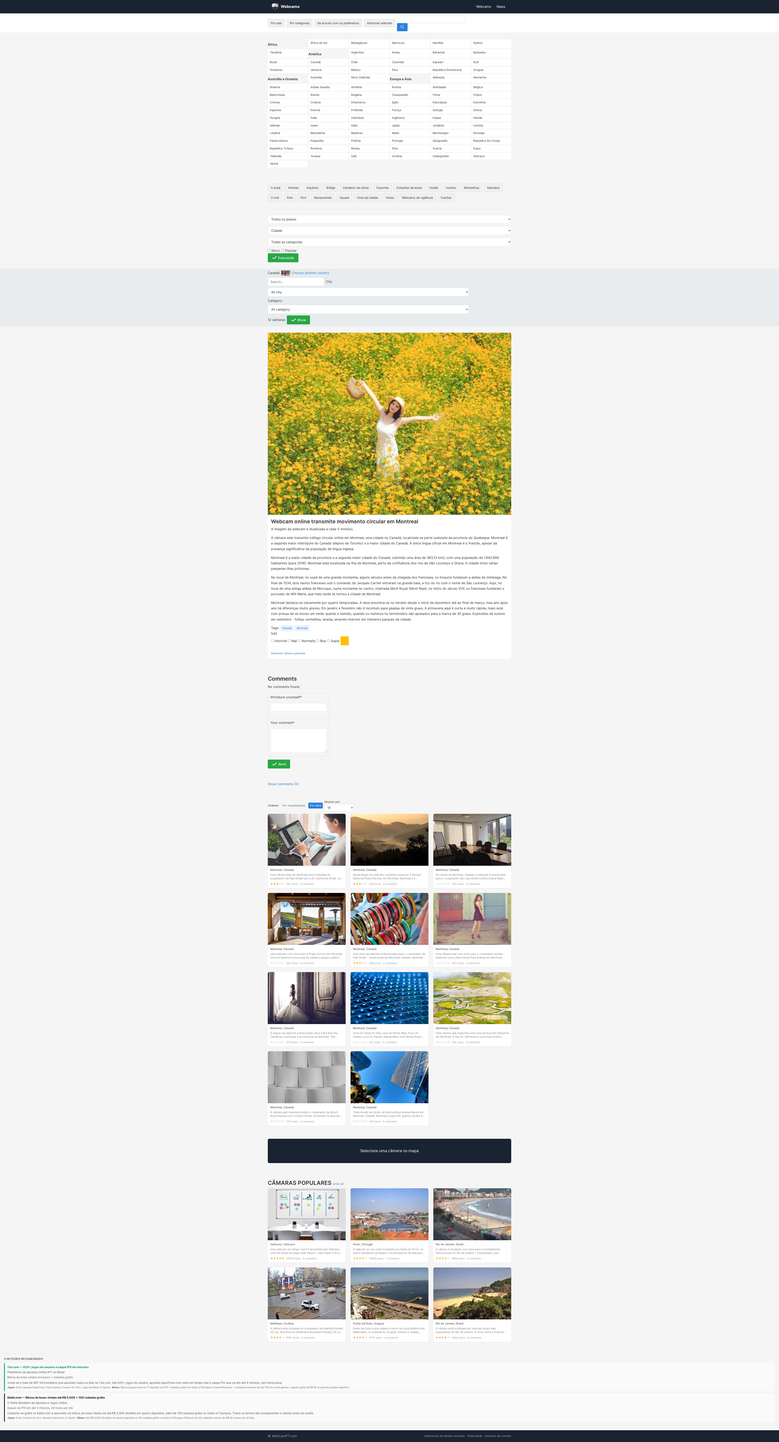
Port (303, 197)
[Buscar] (402, 27)
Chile (354, 62)
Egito (395, 102)
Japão (396, 125)
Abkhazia (438, 77)
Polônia (356, 140)
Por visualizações (293, 805)
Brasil (273, 62)
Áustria (396, 87)
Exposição (286, 258)
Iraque (437, 117)
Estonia (315, 110)
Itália (354, 125)
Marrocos (398, 42)
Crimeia (275, 102)
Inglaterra (398, 117)
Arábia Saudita (320, 87)
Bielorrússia (277, 94)
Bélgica (478, 87)
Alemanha (479, 77)
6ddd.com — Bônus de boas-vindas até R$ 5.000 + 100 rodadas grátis (56, 1397)
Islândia (275, 125)
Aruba (396, 52)
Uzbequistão (441, 156)
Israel (314, 125)
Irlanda (477, 117)
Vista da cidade (367, 197)
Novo (275, 250)
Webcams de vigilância (417, 197)
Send (282, 764)
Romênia (316, 148)
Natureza (493, 187)
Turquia (315, 156)
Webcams (483, 6)
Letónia (478, 125)
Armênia (356, 87)
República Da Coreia (486, 140)
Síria (395, 148)
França (396, 110)
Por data (315, 805)
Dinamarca (358, 102)
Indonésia (357, 117)
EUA (476, 62)
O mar (275, 197)
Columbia (398, 62)
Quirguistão (440, 140)
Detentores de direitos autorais (444, 1436)
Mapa (501, 6)
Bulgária (356, 94)
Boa (322, 641)
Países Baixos (279, 140)
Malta (395, 133)
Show (301, 320)
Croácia (316, 102)
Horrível (280, 641)
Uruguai (478, 69)
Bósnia (315, 94)
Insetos (451, 187)
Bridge (330, 187)
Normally (308, 641)
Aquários (313, 187)
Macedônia (318, 133)
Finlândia (357, 110)
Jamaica (316, 69)
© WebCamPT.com (282, 1436)
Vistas (390, 197)
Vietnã (274, 163)
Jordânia (438, 125)
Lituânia (275, 133)
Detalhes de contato (498, 1436)
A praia (275, 187)
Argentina (357, 52)
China (436, 94)
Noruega (478, 133)
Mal (294, 641)
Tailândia (275, 156)
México (355, 69)
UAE (354, 156)
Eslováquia (440, 102)
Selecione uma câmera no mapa (389, 1150)
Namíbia (438, 42)
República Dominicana (447, 69)
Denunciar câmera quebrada (288, 653)
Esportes (383, 187)
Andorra (275, 87)
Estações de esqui (409, 187)
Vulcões (446, 197)
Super (335, 641)
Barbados (479, 52)
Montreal (302, 628)
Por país (276, 23)
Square (344, 197)
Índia (314, 117)
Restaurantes (323, 197)
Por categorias (300, 23)
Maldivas (357, 133)
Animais (293, 187)
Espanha (275, 110)
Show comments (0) (283, 784)
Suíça (477, 148)
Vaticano (479, 156)
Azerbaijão (439, 87)
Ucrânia (397, 156)
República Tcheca (281, 148)
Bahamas (439, 52)
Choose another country (310, 273)
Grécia (477, 110)
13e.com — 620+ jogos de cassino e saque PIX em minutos (48, 1367)
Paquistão (317, 140)
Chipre (477, 94)
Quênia (477, 42)
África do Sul (319, 42)
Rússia (355, 148)
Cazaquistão (400, 94)
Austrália (316, 77)
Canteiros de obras (356, 187)
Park (290, 197)
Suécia (437, 148)
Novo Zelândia (360, 77)
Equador (438, 62)
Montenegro (441, 133)
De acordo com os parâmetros (338, 23)
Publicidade (474, 1436)
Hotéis (433, 187)
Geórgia (438, 110)
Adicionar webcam (379, 23)
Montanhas (471, 187)
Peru (395, 69)
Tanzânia (276, 52)
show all (338, 1183)
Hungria (275, 117)
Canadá (316, 62)
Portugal (397, 140)
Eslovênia (479, 102)
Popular (290, 250)
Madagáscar (359, 42)
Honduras (276, 69)
